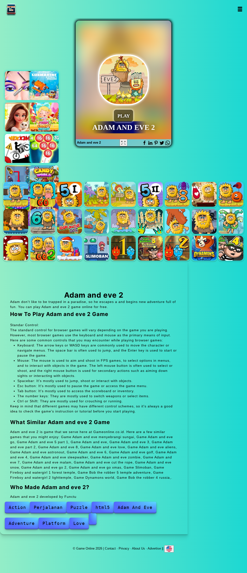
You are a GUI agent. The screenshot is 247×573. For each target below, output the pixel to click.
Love (79, 523)
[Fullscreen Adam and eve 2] (123, 142)
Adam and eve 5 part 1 (69, 194)
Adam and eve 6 (42, 221)
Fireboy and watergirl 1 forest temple (123, 248)
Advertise (154, 548)
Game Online (26, 9)
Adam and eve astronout (15, 221)
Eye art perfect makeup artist (19, 85)
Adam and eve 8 (177, 194)
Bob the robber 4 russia (231, 248)
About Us (138, 548)
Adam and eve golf (69, 221)
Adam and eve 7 (177, 221)
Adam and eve (96, 194)
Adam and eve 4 (96, 221)
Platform (54, 523)
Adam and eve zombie (150, 221)
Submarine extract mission (44, 85)
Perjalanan (48, 507)
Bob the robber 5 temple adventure (150, 248)
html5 (103, 507)
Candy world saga (44, 179)
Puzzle (79, 507)
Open (240, 9)
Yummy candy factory (44, 117)
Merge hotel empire (19, 117)
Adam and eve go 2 (42, 248)
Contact (110, 548)
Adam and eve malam (204, 221)
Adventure (22, 523)
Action (17, 507)
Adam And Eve (135, 507)
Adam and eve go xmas (69, 248)
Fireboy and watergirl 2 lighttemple (177, 248)
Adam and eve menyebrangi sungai (15, 194)
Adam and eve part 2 (150, 194)
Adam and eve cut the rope (231, 221)
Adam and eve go (42, 194)
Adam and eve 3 (123, 194)
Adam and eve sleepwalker (123, 221)
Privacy (124, 548)
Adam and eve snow (15, 248)
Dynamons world (204, 248)
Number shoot (44, 148)
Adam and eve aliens (231, 194)
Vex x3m (19, 148)
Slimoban (96, 248)
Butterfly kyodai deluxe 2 (19, 179)
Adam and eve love (204, 194)
